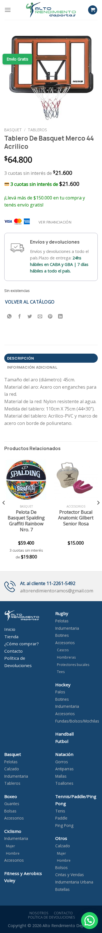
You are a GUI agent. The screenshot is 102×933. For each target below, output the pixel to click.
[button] (89, 920)
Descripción (20, 358)
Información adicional (32, 367)
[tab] (51, 358)
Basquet (13, 129)
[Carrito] (92, 10)
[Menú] (7, 10)
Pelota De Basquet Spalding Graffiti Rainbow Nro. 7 (26, 521)
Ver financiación (55, 222)
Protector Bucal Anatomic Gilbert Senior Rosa (76, 518)
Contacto (62, 913)
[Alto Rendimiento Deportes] (51, 9)
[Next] (98, 514)
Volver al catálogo (29, 302)
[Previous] (4, 514)
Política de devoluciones (51, 917)
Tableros (37, 129)
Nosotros (38, 913)
